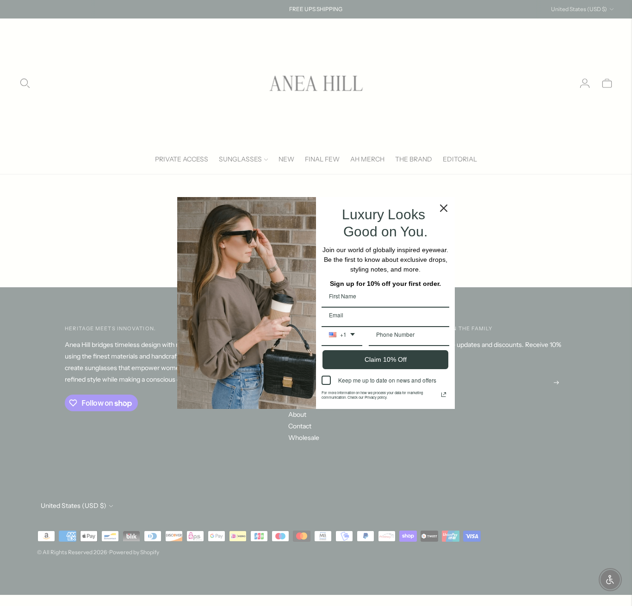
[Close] (444, 208)
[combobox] (342, 337)
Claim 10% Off (386, 359)
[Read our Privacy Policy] (443, 394)
